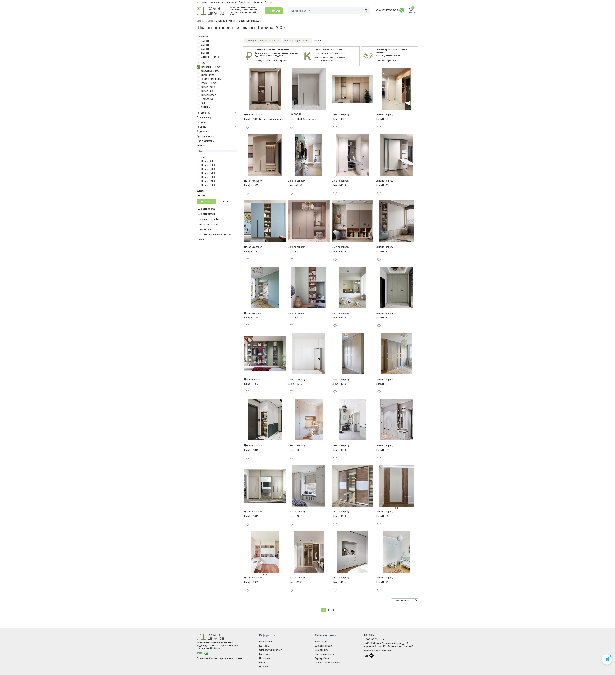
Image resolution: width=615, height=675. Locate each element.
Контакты (231, 2)
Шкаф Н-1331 (251, 251)
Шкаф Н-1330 (295, 251)
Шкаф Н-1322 (383, 317)
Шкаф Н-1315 (295, 450)
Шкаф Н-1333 (339, 185)
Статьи (268, 2)
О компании (217, 2)
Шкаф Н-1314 (339, 450)
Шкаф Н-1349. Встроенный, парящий (263, 119)
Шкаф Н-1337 (339, 119)
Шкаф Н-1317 (383, 384)
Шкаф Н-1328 (339, 251)
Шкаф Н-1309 (339, 516)
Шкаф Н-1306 (251, 582)
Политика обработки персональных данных (220, 658)
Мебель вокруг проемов (328, 662)
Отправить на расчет (270, 650)
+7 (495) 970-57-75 (387, 10)
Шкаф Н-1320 (251, 384)
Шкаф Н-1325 (251, 317)
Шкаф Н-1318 (339, 384)
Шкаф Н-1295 (383, 582)
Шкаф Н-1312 (383, 450)
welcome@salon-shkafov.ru (378, 650)
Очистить (225, 201)
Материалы (202, 2)
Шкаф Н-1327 (383, 251)
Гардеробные (322, 658)
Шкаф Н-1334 (295, 185)
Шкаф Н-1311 (251, 516)
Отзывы (258, 2)
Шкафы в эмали (323, 645)
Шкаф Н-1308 (383, 516)
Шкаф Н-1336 (383, 119)
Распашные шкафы (325, 654)
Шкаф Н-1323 (339, 317)
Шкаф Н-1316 (251, 450)
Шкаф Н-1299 (295, 582)
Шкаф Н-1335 (251, 185)
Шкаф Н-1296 (339, 582)
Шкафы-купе (321, 650)
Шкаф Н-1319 (295, 384)
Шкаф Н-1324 (295, 317)
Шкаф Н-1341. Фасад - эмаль (303, 119)
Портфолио (244, 2)
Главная (263, 666)
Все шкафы (321, 641)
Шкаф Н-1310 (295, 516)
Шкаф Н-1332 (383, 185)
